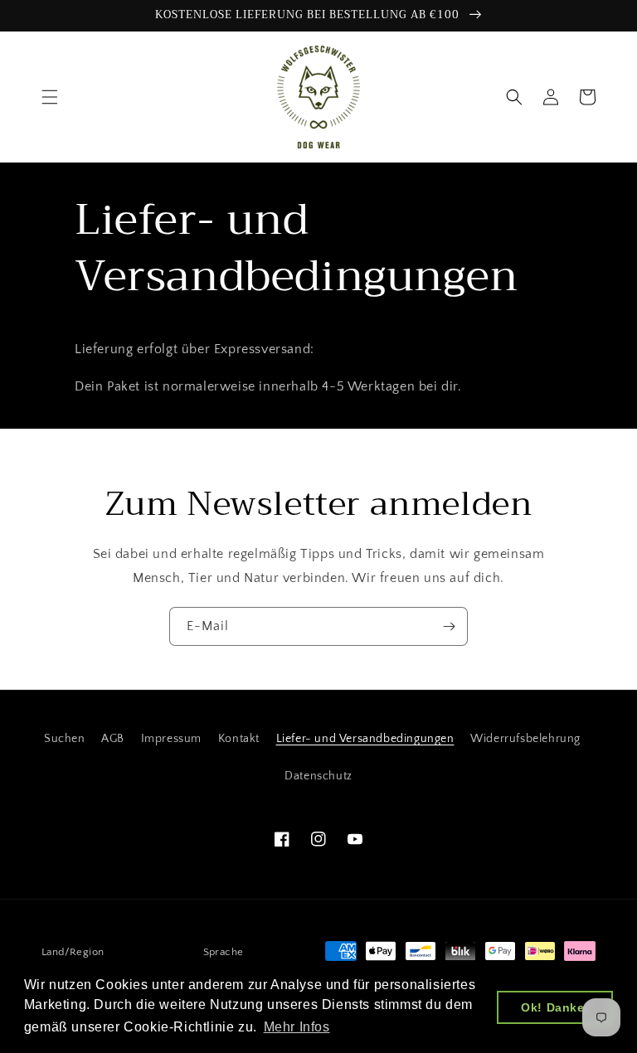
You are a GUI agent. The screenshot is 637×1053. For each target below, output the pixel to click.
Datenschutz (318, 776)
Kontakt (239, 738)
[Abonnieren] (448, 626)
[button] (50, 97)
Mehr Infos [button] (297, 1027)
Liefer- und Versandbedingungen (365, 738)
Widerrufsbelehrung (525, 738)
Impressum (171, 738)
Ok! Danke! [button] (555, 1007)
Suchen (64, 738)
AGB (112, 738)
